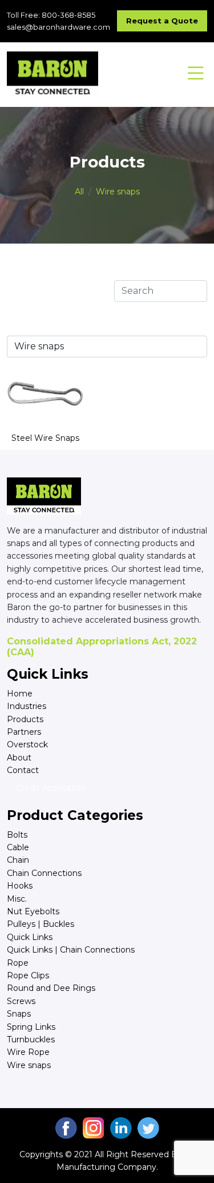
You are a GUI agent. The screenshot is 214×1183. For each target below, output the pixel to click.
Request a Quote (162, 20)
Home (20, 693)
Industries (26, 706)
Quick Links (30, 937)
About (19, 757)
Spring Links (31, 1027)
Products (25, 719)
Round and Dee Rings (51, 988)
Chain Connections (44, 873)
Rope (18, 963)
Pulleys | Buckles (40, 924)
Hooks (20, 886)
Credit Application (51, 788)
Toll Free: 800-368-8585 (51, 14)
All (79, 191)
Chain (18, 860)
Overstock (27, 744)
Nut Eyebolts (33, 911)
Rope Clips (28, 975)
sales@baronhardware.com (58, 26)
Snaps (19, 1014)
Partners (24, 732)
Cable (18, 847)
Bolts (17, 835)
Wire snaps (118, 191)
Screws (21, 1001)
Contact (23, 770)
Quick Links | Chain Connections (71, 950)
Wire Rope (28, 1052)
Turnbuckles (31, 1039)
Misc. (17, 899)
